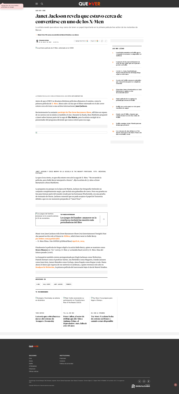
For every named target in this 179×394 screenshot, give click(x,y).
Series (31, 361)
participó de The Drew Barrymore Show (74, 112)
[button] (37, 4)
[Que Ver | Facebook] (148, 381)
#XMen (67, 236)
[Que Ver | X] (139, 381)
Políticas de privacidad (66, 363)
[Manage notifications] (175, 384)
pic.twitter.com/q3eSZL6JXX (48, 239)
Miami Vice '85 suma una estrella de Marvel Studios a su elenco (58, 35)
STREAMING (33, 366)
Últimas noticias (33, 371)
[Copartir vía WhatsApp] (102, 41)
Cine (30, 358)
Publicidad (63, 358)
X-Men (55, 104)
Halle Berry (46, 284)
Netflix (31, 363)
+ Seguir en (93, 40)
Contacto (62, 361)
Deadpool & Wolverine (45, 267)
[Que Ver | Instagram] (144, 381)
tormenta (68, 284)
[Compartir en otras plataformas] (105, 41)
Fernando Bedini (44, 40)
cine (43, 10)
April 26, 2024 (78, 241)
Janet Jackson (58, 284)
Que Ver (38, 10)
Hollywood (32, 369)
